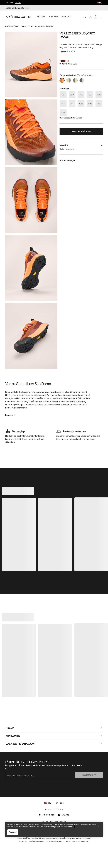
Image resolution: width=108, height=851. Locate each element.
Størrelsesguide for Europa (71, 117)
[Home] (19, 16)
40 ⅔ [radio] (81, 103)
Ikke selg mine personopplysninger (51, 838)
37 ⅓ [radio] (81, 94)
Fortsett (12, 832)
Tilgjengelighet (32, 838)
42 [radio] (99, 103)
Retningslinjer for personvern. (61, 827)
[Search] (85, 16)
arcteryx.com (70, 838)
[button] (98, 2)
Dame (23, 26)
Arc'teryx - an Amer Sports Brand (77, 841)
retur (27, 7)
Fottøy (30, 26)
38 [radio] (90, 94)
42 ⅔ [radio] (63, 112)
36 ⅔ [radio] (72, 94)
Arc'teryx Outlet (12, 26)
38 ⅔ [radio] (99, 94)
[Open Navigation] (100, 16)
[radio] (62, 80)
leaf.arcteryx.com (39, 841)
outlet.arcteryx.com (83, 838)
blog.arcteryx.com (25, 841)
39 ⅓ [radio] (63, 103)
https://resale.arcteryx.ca (55, 841)
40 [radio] (72, 103)
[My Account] (90, 16)
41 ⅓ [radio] (90, 103)
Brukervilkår (22, 838)
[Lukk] (98, 826)
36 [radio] (63, 94)
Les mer (9, 415)
